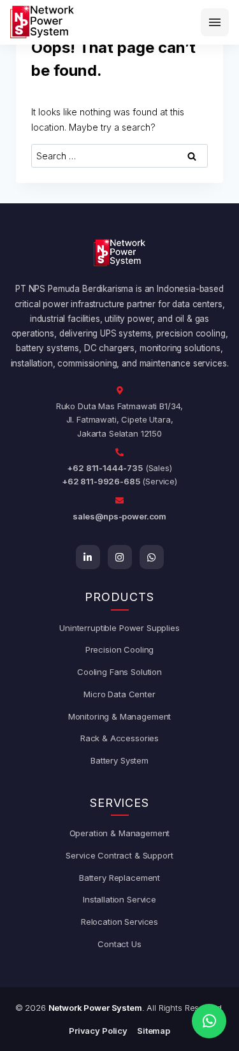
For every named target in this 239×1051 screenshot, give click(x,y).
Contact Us (119, 944)
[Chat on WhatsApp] (209, 1021)
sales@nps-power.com (119, 516)
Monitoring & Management (119, 716)
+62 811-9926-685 (101, 481)
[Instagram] (120, 557)
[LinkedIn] (88, 557)
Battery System (119, 760)
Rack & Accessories (119, 738)
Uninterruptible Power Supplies (119, 628)
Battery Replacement (119, 878)
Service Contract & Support (119, 855)
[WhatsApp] (152, 557)
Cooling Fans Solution (119, 672)
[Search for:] (119, 155)
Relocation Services (119, 922)
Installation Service (119, 899)
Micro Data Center (119, 694)
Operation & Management (119, 833)
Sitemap (153, 1031)
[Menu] (215, 22)
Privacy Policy (98, 1031)
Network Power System (95, 1008)
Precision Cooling (119, 649)
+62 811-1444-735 (105, 468)
